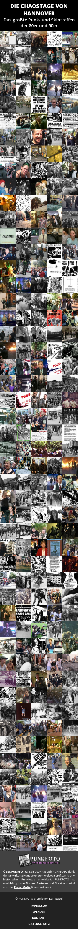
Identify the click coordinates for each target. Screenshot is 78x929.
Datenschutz (39, 924)
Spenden (39, 912)
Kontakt (39, 918)
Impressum (39, 906)
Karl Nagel (56, 899)
